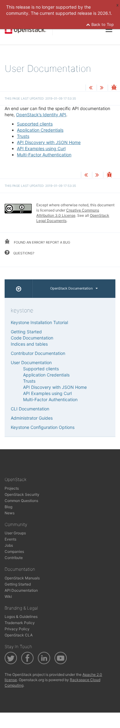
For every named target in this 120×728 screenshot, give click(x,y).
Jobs (9, 545)
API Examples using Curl (41, 148)
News (9, 513)
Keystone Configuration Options (42, 427)
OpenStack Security (22, 494)
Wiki (8, 596)
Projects (12, 488)
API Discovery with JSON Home (49, 142)
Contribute (14, 557)
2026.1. (105, 13)
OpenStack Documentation (71, 288)
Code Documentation (32, 337)
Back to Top (102, 24)
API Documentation (21, 590)
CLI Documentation (30, 408)
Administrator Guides (32, 418)
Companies (14, 551)
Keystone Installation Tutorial (39, 322)
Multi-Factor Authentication (44, 154)
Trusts (23, 136)
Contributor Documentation (38, 353)
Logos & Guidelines (21, 616)
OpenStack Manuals (22, 578)
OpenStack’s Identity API (41, 114)
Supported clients (35, 123)
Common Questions (21, 500)
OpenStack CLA (19, 635)
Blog (8, 506)
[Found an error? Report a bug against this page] (114, 88)
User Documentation (31, 362)
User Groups (15, 533)
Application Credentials (40, 130)
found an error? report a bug (41, 242)
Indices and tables (29, 344)
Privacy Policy (17, 629)
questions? (23, 253)
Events (10, 539)
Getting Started (26, 331)
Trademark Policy (20, 622)
